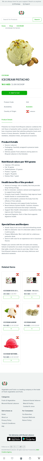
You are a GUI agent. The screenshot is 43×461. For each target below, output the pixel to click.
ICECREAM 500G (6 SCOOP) (12, 291)
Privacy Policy (6, 420)
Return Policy (27, 420)
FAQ (3, 426)
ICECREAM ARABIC (30, 322)
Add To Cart (15, 93)
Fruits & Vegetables (8, 400)
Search (37, 19)
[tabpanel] (21, 190)
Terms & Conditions (8, 423)
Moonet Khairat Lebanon (10, 403)
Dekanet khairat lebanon (31, 400)
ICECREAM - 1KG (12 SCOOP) (33, 291)
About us (5, 417)
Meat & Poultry (28, 403)
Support (27, 4)
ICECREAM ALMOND (9, 322)
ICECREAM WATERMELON (11, 354)
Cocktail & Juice (28, 406)
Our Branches (27, 414)
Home (4, 26)
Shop (11, 26)
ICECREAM (20, 26)
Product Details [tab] (7, 119)
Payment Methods (28, 417)
